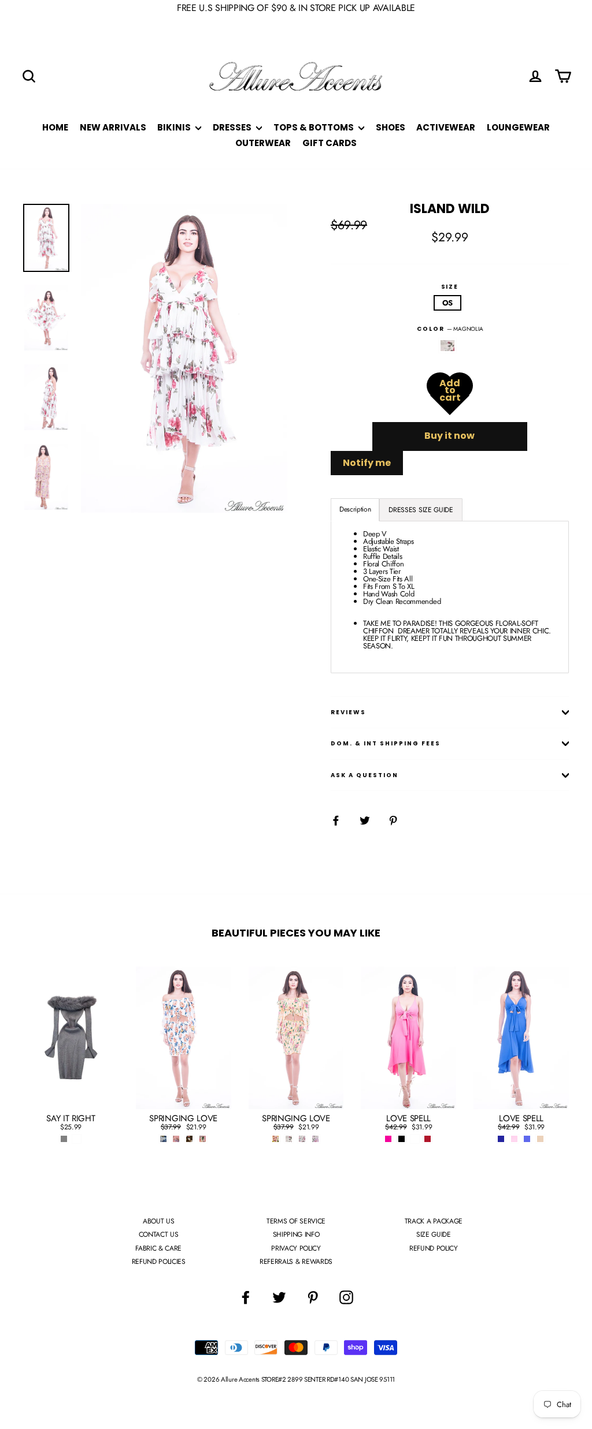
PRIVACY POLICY (295, 1248)
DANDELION (447, 345)
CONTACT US (159, 1234)
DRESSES (233, 127)
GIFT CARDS (329, 143)
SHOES (390, 127)
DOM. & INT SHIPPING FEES (386, 743)
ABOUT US (158, 1221)
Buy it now (449, 435)
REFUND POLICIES (159, 1261)
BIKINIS (175, 127)
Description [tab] (355, 509)
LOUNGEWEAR (518, 127)
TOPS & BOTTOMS (314, 127)
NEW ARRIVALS (113, 127)
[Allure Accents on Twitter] (279, 1297)
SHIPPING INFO (296, 1234)
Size (450, 287)
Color (450, 329)
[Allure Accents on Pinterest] (313, 1297)
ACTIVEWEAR (445, 127)
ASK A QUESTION (364, 775)
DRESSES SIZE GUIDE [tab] (420, 510)
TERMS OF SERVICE (296, 1221)
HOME (55, 127)
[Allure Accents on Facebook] (246, 1297)
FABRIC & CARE (158, 1248)
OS (447, 302)
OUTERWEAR (263, 143)
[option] (184, 358)
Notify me (367, 462)
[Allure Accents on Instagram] (346, 1297)
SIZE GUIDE (433, 1234)
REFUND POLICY (433, 1248)
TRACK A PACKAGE (433, 1221)
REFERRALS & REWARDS (296, 1261)
